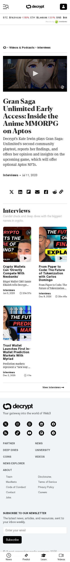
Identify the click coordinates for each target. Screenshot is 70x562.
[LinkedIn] (41, 424)
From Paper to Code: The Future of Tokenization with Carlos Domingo (52, 273)
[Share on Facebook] (46, 192)
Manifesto (11, 481)
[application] (35, 74)
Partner (9, 443)
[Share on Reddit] (54, 192)
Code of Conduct (16, 487)
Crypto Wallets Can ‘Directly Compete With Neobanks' (14, 271)
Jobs (8, 497)
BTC (5, 17)
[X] (5, 424)
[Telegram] (53, 433)
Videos (40, 456)
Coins (7, 456)
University (42, 450)
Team (9, 476)
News (39, 443)
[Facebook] (53, 424)
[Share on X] (11, 192)
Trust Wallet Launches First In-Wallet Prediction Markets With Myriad (16, 352)
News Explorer (14, 463)
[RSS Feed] (5, 433)
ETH (32, 17)
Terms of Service (47, 481)
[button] (35, 73)
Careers (42, 492)
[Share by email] (37, 192)
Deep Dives (10, 450)
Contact (10, 492)
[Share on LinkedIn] (20, 192)
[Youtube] (29, 433)
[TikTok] (17, 433)
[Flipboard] (41, 433)
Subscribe (12, 539)
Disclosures (44, 476)
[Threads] (29, 424)
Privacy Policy (46, 487)
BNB (58, 17)
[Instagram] (17, 424)
